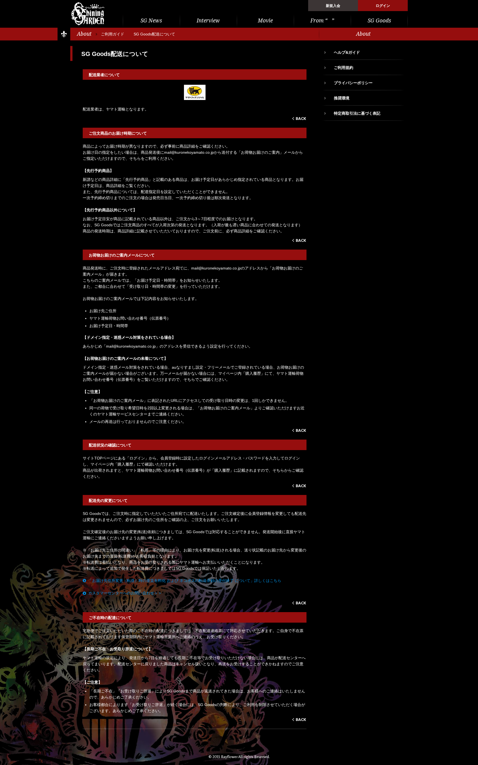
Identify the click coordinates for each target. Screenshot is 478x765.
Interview (208, 20)
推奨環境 (341, 98)
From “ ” (322, 20)
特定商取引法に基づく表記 (357, 113)
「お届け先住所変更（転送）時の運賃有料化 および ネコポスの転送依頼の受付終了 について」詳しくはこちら (184, 580)
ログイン (383, 6)
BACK (301, 118)
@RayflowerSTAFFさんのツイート (363, 136)
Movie (265, 20)
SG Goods (379, 20)
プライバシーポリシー (353, 83)
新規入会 (333, 6)
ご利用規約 (343, 67)
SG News (151, 20)
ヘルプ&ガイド (347, 52)
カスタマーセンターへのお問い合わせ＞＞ (125, 593)
